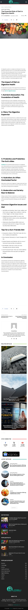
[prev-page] (2, 432)
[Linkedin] (16, 338)
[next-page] (4, 432)
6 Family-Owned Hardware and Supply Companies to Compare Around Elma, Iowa (17, 502)
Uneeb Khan (7, 15)
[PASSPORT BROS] (4, 532)
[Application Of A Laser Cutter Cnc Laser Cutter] (4, 554)
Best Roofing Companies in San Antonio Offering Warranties (14, 399)
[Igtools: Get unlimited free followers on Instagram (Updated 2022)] (4, 542)
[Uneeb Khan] (2, 16)
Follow (14, 442)
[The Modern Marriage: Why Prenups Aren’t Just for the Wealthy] (4, 519)
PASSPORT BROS (12, 530)
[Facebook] (11, 338)
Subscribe (23, 442)
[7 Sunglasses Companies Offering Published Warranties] (5, 492)
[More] (16, 20)
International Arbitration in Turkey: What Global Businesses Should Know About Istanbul (14, 427)
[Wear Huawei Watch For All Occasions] (4, 548)
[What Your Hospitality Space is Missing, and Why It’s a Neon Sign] (4, 526)
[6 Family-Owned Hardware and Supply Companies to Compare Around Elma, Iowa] (5, 501)
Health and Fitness (7, 7)
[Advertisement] (14, 54)
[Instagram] (14, 338)
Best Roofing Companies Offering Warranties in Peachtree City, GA (14, 371)
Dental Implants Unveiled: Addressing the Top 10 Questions (21, 317)
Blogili (11, 608)
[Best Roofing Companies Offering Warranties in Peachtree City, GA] (14, 360)
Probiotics (3, 164)
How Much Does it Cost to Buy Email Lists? (6, 317)
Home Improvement (13, 369)
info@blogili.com (16, 604)
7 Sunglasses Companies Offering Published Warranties (18, 493)
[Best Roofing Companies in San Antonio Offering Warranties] (14, 388)
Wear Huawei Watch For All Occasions (16, 546)
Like (5, 442)
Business (11, 481)
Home (2, 7)
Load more (14, 507)
